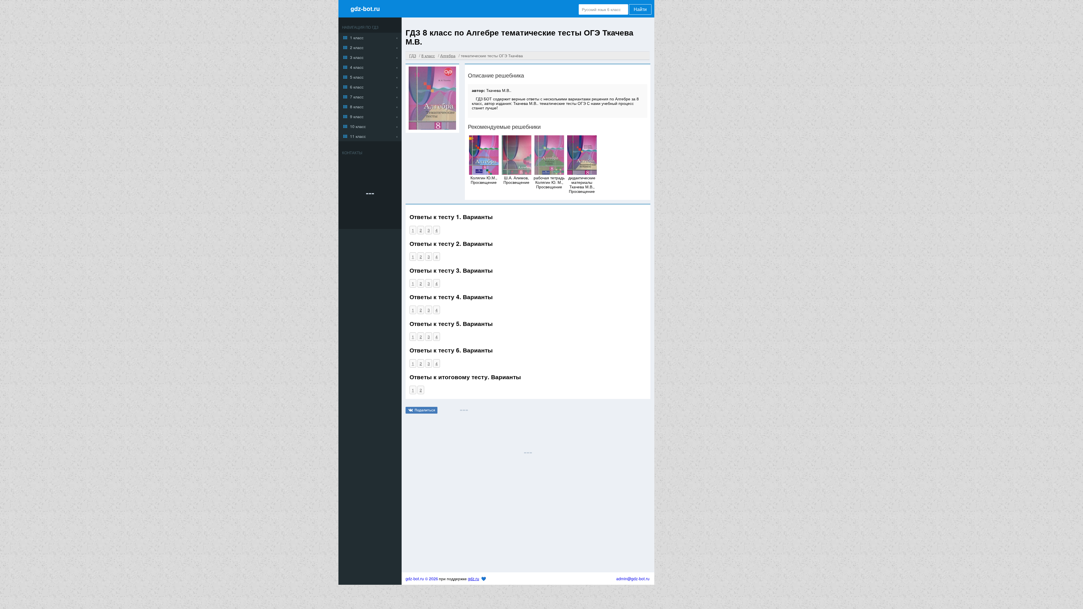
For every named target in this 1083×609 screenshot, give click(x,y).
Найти (640, 9)
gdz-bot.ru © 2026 (422, 578)
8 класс (357, 106)
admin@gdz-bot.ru (633, 578)
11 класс (358, 136)
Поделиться (425, 410)
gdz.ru (473, 578)
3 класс (357, 57)
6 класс (357, 87)
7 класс (357, 97)
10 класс (358, 126)
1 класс (357, 37)
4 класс (357, 67)
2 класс (357, 47)
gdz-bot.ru (365, 8)
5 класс (357, 77)
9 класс (357, 116)
